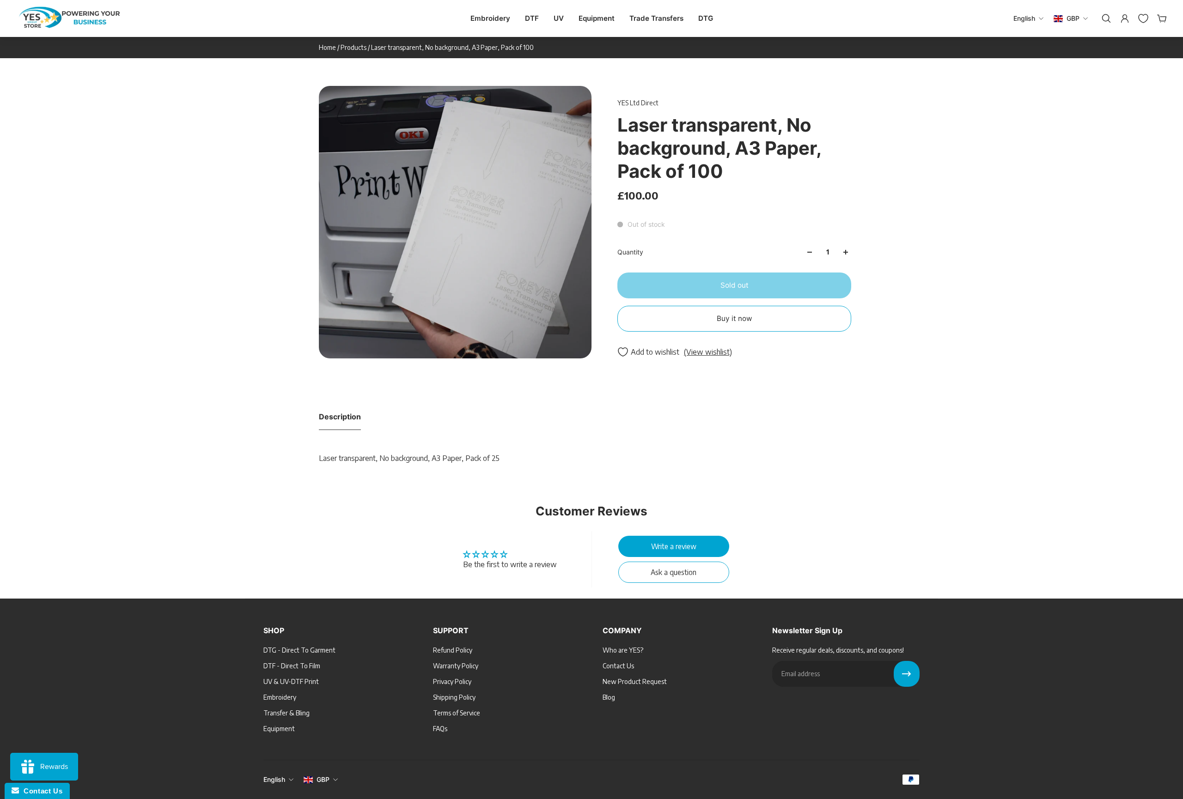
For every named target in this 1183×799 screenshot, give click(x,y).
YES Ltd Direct (638, 103)
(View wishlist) (708, 352)
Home (328, 47)
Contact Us (40, 791)
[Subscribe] (907, 674)
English (274, 779)
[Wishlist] (1142, 18)
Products (354, 47)
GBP (323, 779)
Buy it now (734, 318)
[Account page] (1124, 18)
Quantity (630, 252)
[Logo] (69, 18)
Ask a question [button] (673, 572)
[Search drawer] (1105, 18)
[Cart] (1161, 18)
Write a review (673, 546)
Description (340, 416)
